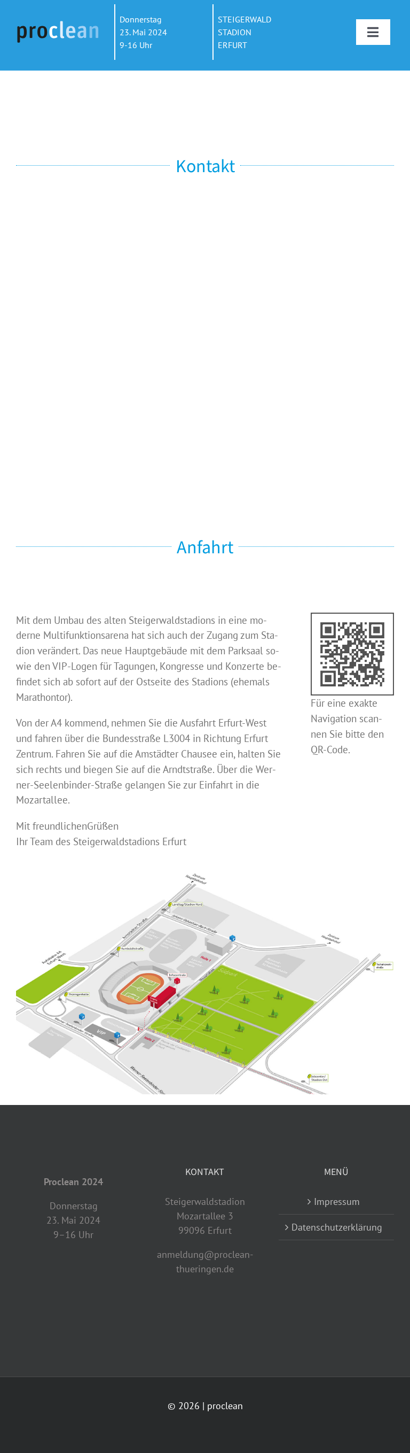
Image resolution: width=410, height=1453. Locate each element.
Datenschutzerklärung (336, 1227)
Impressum (337, 1201)
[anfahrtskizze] (205, 877)
